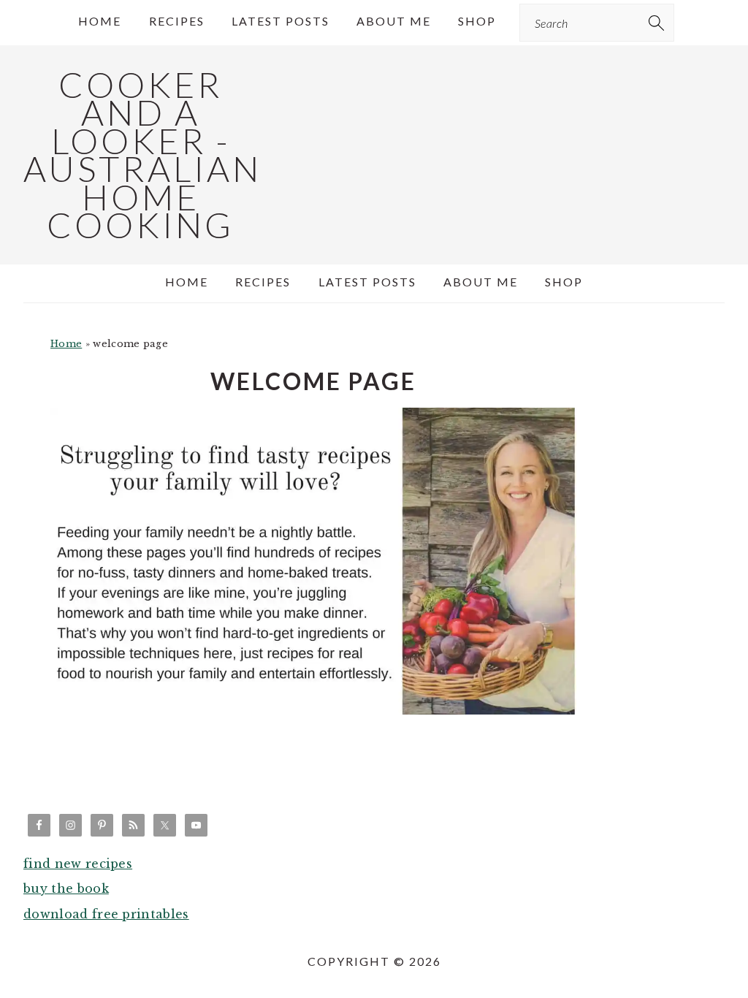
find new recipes (77, 863)
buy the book (66, 888)
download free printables (106, 914)
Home (66, 343)
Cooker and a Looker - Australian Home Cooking (142, 154)
